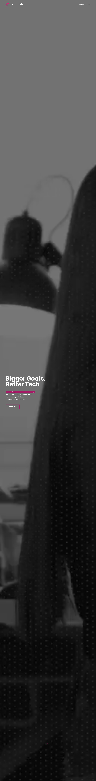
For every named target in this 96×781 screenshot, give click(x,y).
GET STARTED (12, 407)
